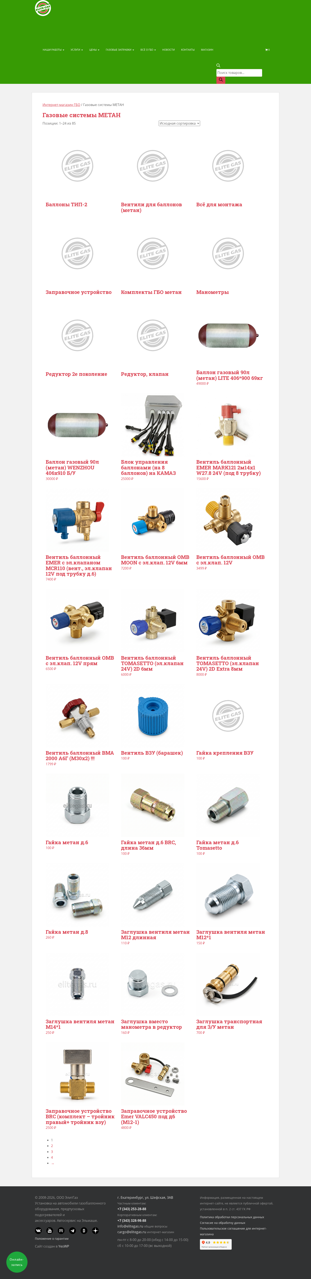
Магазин (207, 50)
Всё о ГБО (147, 50)
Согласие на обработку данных (222, 1223)
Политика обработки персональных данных (232, 1217)
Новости (168, 50)
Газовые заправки (119, 50)
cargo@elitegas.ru (131, 1232)
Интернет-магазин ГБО (61, 104)
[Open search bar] (218, 66)
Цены (93, 50)
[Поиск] (220, 80)
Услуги (76, 50)
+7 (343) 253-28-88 (131, 1209)
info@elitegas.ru (130, 1226)
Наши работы (52, 50)
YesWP (63, 1246)
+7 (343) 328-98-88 (131, 1220)
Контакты (188, 50)
